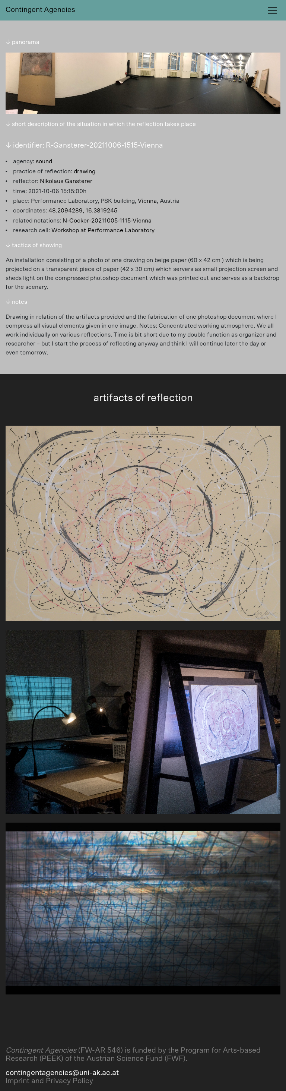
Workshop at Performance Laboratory (103, 230)
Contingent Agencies (40, 9)
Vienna (147, 201)
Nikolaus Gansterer (66, 181)
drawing (84, 171)
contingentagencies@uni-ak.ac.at (62, 1072)
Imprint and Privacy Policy (49, 1081)
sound (44, 161)
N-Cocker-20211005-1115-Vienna (107, 221)
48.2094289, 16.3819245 (82, 211)
